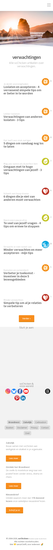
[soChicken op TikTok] (36, 391)
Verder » (26, 318)
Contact (45, 427)
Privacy (34, 427)
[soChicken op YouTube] (26, 391)
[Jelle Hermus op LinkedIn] (23, 398)
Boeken (9, 427)
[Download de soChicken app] (18, 528)
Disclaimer (22, 427)
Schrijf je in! (14, 510)
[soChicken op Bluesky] (13, 391)
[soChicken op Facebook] (20, 391)
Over (27, 433)
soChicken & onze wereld (27, 384)
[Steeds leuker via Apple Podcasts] (34, 409)
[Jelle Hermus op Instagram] (7, 391)
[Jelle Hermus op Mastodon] (33, 398)
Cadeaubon (40, 422)
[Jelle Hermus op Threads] (47, 391)
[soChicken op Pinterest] (17, 398)
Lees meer (13, 458)
